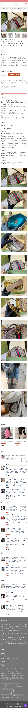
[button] (2, 4)
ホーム (2, 39)
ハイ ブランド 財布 (17, 690)
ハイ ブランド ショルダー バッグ (7, 688)
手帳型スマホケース (15, 697)
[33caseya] (14, 4)
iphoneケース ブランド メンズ (18, 677)
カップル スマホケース (5, 682)
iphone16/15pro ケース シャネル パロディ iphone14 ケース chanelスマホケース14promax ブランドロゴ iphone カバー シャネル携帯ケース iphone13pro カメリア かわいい (20, 441)
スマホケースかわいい (5, 684)
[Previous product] (5, 51)
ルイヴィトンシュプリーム (6, 695)
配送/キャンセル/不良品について (9, 658)
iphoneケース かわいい (18, 675)
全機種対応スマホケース (18, 695)
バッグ (18, 80)
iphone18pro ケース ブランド (7, 675)
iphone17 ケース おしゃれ (6, 673)
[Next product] (2, 51)
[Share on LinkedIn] (14, 87)
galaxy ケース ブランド (19, 668)
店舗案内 (3, 661)
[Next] (25, 22)
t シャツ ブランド (20, 679)
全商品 (21, 80)
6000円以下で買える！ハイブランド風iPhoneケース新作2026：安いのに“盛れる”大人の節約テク (13, 638)
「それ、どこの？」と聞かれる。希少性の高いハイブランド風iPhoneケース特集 (13, 634)
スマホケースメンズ (5, 686)
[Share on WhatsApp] (2, 87)
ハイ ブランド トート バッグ (7, 690)
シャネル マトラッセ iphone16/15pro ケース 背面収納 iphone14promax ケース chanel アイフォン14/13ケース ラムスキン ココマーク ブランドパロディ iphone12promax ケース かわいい (6, 441)
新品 (24, 80)
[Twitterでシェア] (7, 87)
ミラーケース (14, 693)
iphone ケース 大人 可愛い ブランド (8, 679)
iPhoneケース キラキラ (5, 677)
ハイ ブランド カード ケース (16, 686)
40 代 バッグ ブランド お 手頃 (9, 82)
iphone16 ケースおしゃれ (6, 671)
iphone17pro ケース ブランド (18, 673)
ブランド (7, 39)
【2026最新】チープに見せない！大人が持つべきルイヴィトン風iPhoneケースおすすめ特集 (13, 629)
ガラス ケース (14, 682)
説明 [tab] (2, 94)
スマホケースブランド (15, 684)
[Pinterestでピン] (12, 87)
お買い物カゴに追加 (14, 74)
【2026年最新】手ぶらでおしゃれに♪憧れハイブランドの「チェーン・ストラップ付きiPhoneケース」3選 (14, 625)
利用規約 (3, 653)
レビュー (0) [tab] (3, 97)
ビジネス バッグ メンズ (6, 693)
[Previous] (3, 22)
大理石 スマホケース (5, 697)
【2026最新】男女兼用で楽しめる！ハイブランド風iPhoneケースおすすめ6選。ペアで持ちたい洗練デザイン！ (14, 643)
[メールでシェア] (9, 87)
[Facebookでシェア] (5, 87)
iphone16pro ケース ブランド (18, 671)
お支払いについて (5, 656)
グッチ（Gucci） (14, 39)
